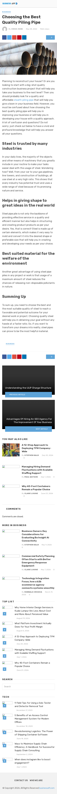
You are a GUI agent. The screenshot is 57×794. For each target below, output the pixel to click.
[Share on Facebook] (4, 37)
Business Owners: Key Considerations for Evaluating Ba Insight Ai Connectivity (35, 536)
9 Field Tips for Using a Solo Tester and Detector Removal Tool (33, 705)
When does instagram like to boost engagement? (32, 761)
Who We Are (36, 780)
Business (6, 12)
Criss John (17, 29)
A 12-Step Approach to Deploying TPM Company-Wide (36, 448)
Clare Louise (31, 493)
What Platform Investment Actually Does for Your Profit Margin (33, 625)
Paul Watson (31, 477)
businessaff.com (47, 788)
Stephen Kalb (31, 455)
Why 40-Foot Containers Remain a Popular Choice (36, 488)
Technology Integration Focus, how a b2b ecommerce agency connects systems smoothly (38, 583)
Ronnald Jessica (33, 592)
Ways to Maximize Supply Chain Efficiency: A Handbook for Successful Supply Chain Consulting (34, 747)
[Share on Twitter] (9, 37)
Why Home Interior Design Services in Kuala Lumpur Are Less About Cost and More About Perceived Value (34, 610)
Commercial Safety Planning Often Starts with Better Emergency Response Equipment (38, 561)
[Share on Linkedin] (24, 37)
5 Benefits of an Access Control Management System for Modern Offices (32, 718)
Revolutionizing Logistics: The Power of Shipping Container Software (34, 733)
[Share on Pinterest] (19, 37)
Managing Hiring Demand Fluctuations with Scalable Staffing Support (37, 469)
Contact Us (21, 780)
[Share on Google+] (14, 37)
